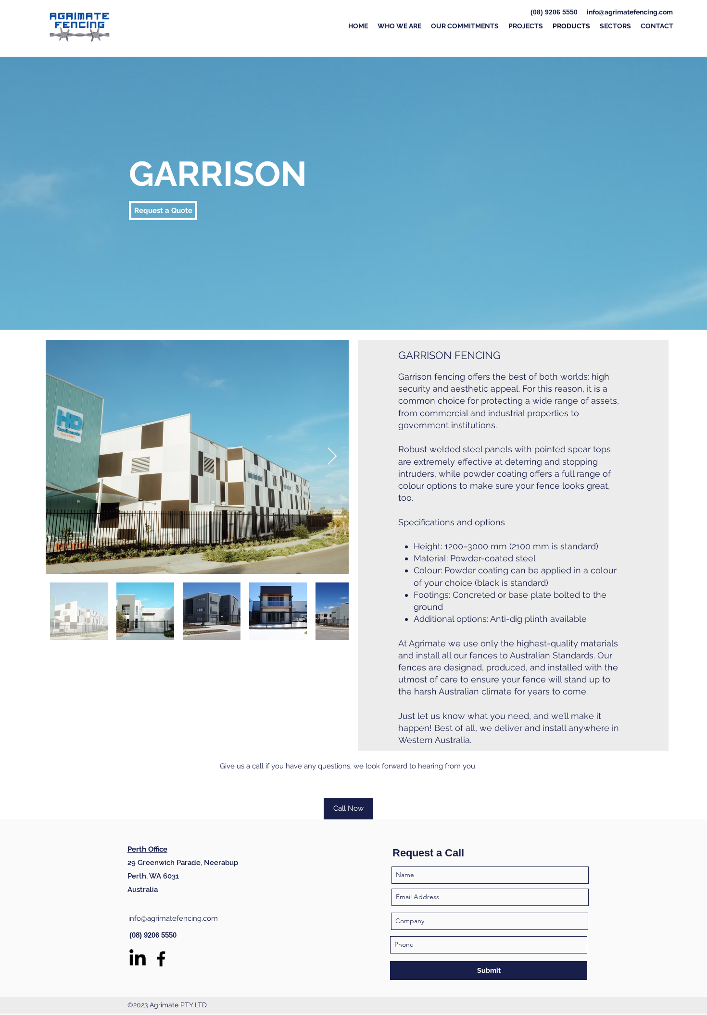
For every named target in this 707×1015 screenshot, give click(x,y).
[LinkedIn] (137, 959)
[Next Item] (332, 456)
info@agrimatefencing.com (630, 12)
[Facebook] (161, 959)
